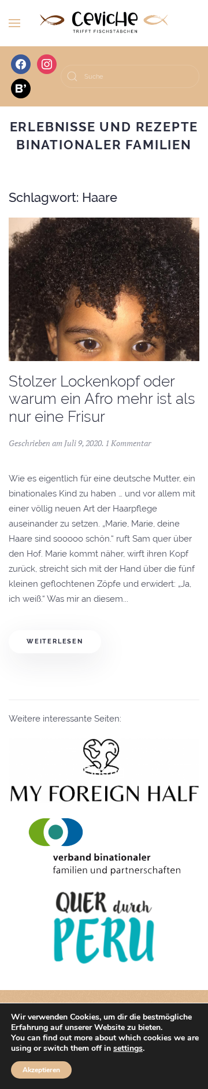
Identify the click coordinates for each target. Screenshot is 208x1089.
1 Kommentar (128, 442)
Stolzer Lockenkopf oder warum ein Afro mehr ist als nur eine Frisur (102, 399)
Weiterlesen (55, 641)
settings (128, 1048)
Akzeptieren (41, 1070)
